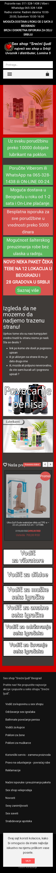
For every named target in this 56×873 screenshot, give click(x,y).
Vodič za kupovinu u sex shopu (24, 704)
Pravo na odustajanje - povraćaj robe (27, 762)
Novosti (10, 798)
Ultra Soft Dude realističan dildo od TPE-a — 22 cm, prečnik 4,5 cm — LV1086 (28, 523)
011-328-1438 (30, 3)
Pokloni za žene (15, 735)
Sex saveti (11, 813)
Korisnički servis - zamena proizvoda (28, 754)
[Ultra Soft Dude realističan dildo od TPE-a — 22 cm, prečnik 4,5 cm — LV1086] (28, 496)
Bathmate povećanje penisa (22, 719)
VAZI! (28, 861)
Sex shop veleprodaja (18, 790)
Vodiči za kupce (15, 727)
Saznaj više (28, 290)
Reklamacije (13, 770)
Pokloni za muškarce (18, 742)
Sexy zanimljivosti (16, 805)
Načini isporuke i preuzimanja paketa (28, 782)
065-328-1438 (33, 7)
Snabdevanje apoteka (18, 821)
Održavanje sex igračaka (20, 711)
